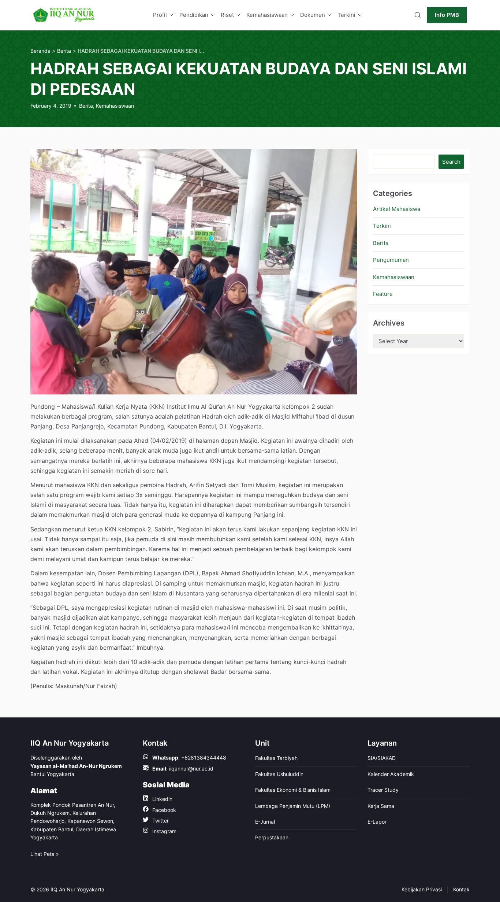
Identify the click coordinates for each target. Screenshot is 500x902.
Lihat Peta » (44, 854)
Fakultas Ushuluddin (279, 774)
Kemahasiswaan (267, 14)
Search (451, 161)
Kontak (461, 889)
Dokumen (312, 14)
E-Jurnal (265, 822)
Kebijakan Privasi (422, 889)
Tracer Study (383, 790)
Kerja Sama (380, 806)
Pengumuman (391, 259)
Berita (86, 106)
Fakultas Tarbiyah (276, 758)
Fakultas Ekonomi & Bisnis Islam (293, 790)
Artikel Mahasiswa (396, 208)
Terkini (346, 14)
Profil (160, 14)
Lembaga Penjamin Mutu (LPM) (292, 806)
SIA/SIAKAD (381, 758)
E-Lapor (377, 822)
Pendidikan (193, 14)
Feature (383, 293)
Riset (227, 14)
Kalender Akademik (390, 774)
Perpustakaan (271, 837)
